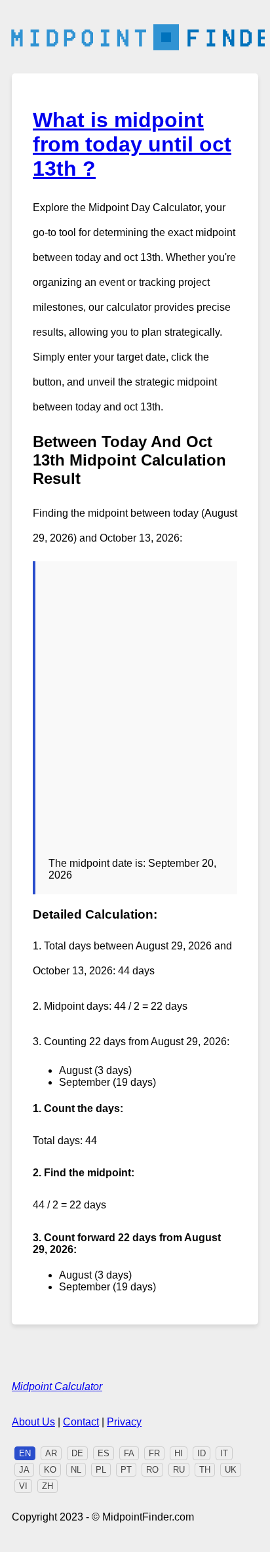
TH (204, 1470)
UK (231, 1470)
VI (23, 1486)
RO (152, 1470)
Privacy (124, 1421)
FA (129, 1453)
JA (24, 1470)
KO (50, 1470)
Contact (81, 1421)
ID (201, 1453)
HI (178, 1453)
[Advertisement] (135, 716)
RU (179, 1470)
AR (51, 1453)
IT (224, 1453)
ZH (47, 1486)
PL (101, 1470)
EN (25, 1453)
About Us (33, 1421)
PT (126, 1470)
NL (76, 1470)
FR (154, 1453)
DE (77, 1453)
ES (103, 1453)
